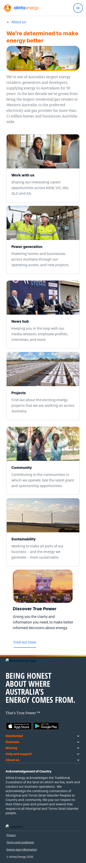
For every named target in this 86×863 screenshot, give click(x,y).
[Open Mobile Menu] (78, 8)
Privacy (11, 835)
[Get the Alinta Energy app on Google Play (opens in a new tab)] (46, 725)
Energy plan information (21, 849)
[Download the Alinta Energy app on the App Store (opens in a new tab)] (19, 725)
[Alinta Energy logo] (21, 8)
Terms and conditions (20, 842)
